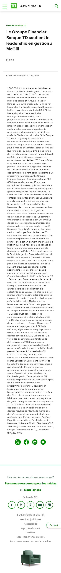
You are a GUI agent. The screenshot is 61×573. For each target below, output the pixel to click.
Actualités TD (30, 6)
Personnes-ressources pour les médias (30, 483)
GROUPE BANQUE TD (16, 25)
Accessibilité (30, 523)
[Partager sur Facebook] (26, 442)
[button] (5, 6)
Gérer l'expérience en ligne (30, 536)
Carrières (30, 532)
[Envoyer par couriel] (43, 442)
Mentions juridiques (30, 519)
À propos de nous (30, 528)
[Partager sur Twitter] (18, 442)
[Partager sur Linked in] (34, 442)
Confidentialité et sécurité (30, 514)
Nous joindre (32, 489)
